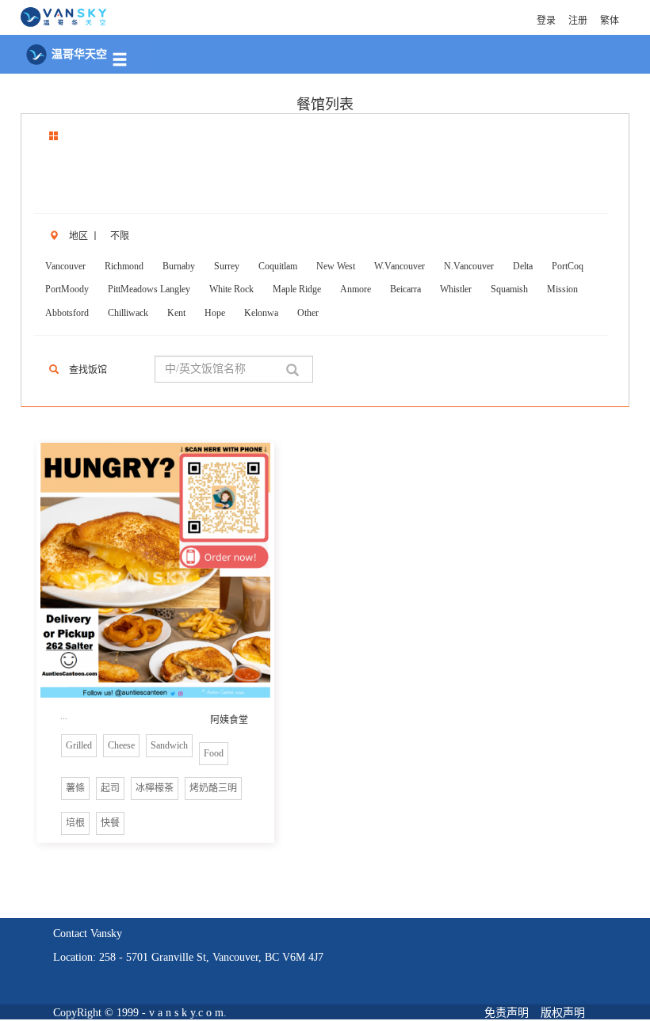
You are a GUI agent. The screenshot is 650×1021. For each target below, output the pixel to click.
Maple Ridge (297, 289)
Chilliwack (128, 312)
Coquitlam (277, 266)
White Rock (231, 289)
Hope (215, 312)
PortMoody (67, 289)
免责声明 (506, 1013)
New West (335, 266)
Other (308, 312)
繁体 (609, 20)
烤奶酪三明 (213, 788)
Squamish (509, 289)
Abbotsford (67, 312)
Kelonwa (261, 312)
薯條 (75, 788)
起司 (110, 788)
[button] (128, 55)
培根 (75, 823)
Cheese (121, 745)
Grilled (79, 745)
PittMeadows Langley (149, 289)
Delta (523, 266)
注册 (577, 20)
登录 (546, 20)
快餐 (110, 823)
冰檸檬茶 (155, 788)
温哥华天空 (77, 54)
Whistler (456, 289)
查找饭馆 (88, 369)
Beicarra (405, 289)
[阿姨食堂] (155, 570)
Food (214, 753)
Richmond (124, 266)
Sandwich (169, 745)
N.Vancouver (469, 266)
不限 (119, 236)
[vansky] (63, 15)
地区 (78, 236)
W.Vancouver (399, 266)
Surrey (226, 266)
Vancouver (65, 266)
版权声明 (563, 1013)
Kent (176, 312)
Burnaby (178, 266)
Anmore (355, 289)
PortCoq (567, 266)
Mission (562, 289)
